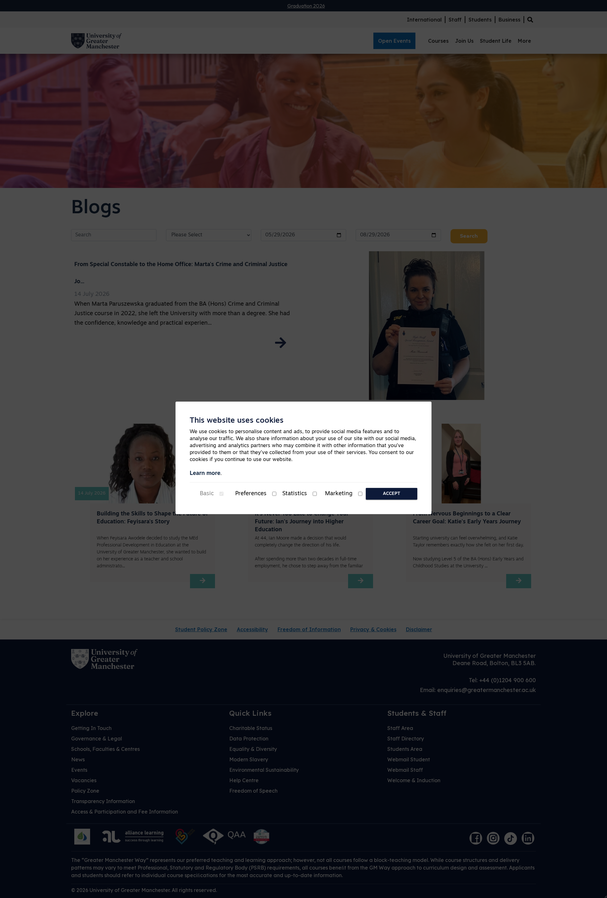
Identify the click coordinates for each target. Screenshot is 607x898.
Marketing (339, 494)
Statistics (294, 494)
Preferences (251, 494)
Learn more (205, 474)
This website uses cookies (237, 421)
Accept (391, 493)
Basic (207, 494)
